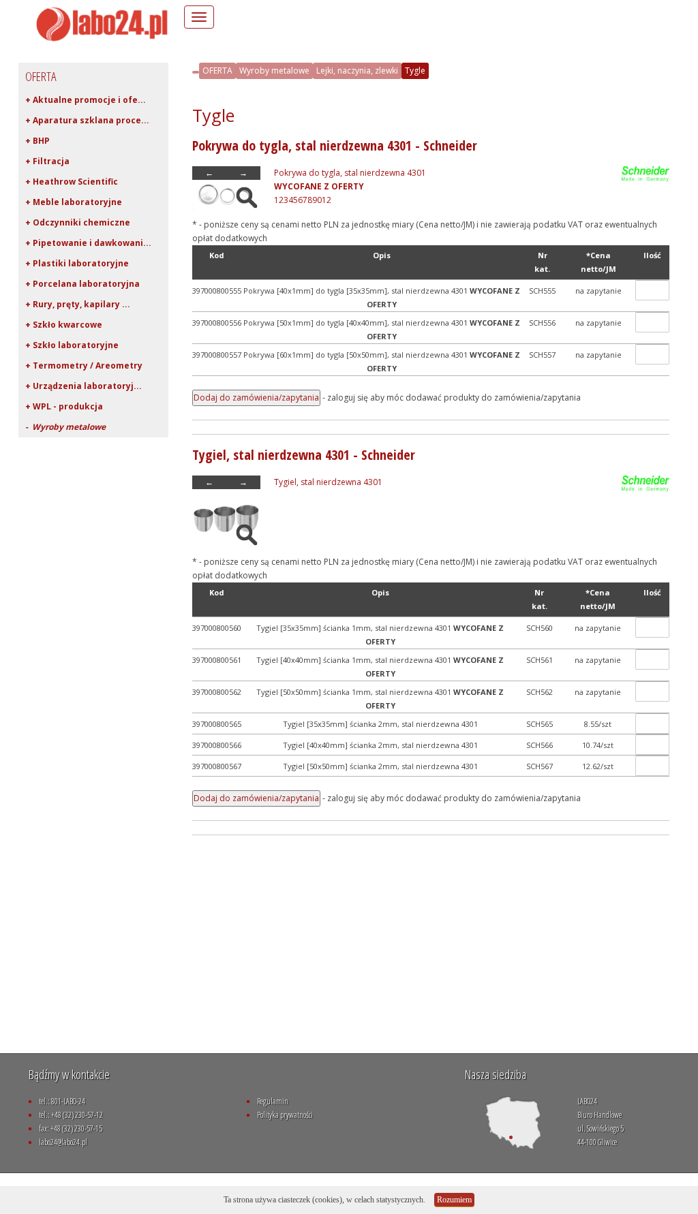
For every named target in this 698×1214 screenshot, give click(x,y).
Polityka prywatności (285, 1115)
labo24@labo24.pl (63, 1142)
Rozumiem (454, 1199)
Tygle (415, 70)
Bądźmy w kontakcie (69, 1074)
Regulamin (272, 1101)
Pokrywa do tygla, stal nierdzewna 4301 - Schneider (334, 145)
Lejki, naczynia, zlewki (357, 70)
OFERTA (217, 70)
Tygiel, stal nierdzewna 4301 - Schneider (303, 455)
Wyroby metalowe (274, 70)
